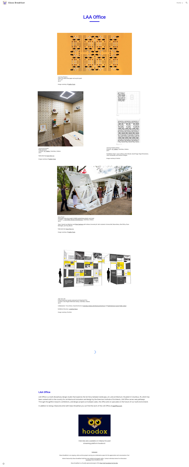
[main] (94, 18)
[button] (186, 2)
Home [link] (179, 3)
